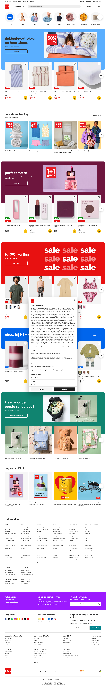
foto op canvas (89, 559)
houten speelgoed (74, 555)
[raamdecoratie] (65, 137)
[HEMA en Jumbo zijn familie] (65, 489)
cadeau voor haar (41, 557)
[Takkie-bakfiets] (89, 489)
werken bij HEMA (67, 640)
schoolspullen (8, 548)
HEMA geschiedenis (68, 647)
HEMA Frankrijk (94, 642)
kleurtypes (7, 581)
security (39, 671)
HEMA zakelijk (66, 649)
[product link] (16, 76)
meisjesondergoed (25, 531)
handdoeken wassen (26, 577)
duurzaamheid (66, 642)
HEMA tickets (37, 655)
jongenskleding (25, 536)
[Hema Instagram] (15, 619)
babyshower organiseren (11, 579)
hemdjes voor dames (42, 540)
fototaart (87, 531)
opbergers (71, 536)
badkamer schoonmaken (27, 574)
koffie (86, 536)
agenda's (7, 550)
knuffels (71, 562)
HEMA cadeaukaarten (40, 653)
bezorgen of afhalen (12, 602)
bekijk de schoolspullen (53, 413)
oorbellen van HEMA (10, 574)
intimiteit (55, 562)
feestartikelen (40, 548)
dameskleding (40, 527)
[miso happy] (40, 442)
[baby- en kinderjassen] (89, 137)
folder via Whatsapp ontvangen (42, 645)
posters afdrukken (89, 553)
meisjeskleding (24, 529)
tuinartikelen (72, 533)
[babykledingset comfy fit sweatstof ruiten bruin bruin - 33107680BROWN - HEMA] (84, 373)
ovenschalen (24, 559)
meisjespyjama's (25, 533)
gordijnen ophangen (26, 572)
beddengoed (8, 645)
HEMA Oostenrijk (95, 645)
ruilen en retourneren (12, 604)
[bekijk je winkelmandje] (99, 7)
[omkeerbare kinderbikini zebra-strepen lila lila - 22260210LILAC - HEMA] (84, 307)
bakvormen (24, 562)
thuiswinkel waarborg (92, 671)
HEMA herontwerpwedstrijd (41, 649)
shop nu (53, 49)
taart (86, 529)
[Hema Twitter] (9, 619)
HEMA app (37, 638)
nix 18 (77, 671)
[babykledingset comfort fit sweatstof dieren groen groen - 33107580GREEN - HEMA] (80, 373)
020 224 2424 (41, 599)
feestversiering (41, 550)
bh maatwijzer (24, 583)
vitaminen (55, 559)
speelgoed (40, 562)
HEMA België (94, 638)
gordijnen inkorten (25, 579)
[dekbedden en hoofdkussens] (16, 137)
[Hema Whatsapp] (12, 619)
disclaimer (31, 671)
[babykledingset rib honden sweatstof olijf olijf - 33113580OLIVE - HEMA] (88, 373)
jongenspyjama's (25, 540)
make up (55, 548)
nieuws (36, 662)
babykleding (8, 527)
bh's (38, 533)
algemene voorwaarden (61, 671)
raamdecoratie (8, 651)
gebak (86, 527)
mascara (55, 553)
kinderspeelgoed (73, 548)
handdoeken (8, 649)
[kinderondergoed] (40, 137)
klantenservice (67, 651)
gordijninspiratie (9, 572)
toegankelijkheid (47, 671)
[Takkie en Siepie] (16, 442)
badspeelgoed (73, 559)
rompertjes (7, 529)
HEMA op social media (40, 647)
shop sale (53, 263)
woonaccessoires (73, 538)
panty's (39, 536)
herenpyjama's (56, 531)
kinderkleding (24, 527)
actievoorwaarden (67, 653)
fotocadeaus (88, 555)
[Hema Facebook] (6, 619)
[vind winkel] (99, 604)
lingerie (39, 531)
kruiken (55, 555)
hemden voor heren (58, 540)
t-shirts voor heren (57, 533)
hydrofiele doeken (9, 540)
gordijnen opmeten (26, 570)
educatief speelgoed (74, 553)
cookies (72, 671)
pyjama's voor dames (42, 538)
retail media (66, 660)
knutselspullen (8, 559)
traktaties (87, 533)
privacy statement (21, 671)
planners (7, 555)
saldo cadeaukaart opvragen (70, 655)
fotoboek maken (89, 548)
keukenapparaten (25, 555)
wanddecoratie (89, 557)
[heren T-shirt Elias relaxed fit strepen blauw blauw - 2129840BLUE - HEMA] (10, 307)
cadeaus (39, 555)
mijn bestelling (10, 599)
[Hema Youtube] (28, 619)
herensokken (56, 529)
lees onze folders (38, 642)
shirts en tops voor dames (43, 529)
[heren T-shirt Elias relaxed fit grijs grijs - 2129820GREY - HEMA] (6, 307)
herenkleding (56, 527)
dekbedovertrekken (74, 527)
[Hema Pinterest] (22, 619)
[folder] (16, 489)
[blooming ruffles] (89, 442)
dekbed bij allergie (25, 581)
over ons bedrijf (67, 638)
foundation (56, 550)
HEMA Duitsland (95, 640)
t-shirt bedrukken (89, 562)
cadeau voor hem (41, 559)
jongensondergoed (26, 538)
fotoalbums (8, 562)
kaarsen (71, 540)
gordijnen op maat (73, 531)
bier (86, 540)
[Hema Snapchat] (18, 619)
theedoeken (24, 553)
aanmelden (95, 627)
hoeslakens (72, 529)
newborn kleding (9, 538)
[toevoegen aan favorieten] (25, 63)
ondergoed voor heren (59, 536)
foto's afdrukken (89, 550)
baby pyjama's (8, 536)
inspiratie (36, 660)
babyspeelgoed (73, 550)
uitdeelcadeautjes (41, 553)
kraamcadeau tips (9, 583)
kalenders (7, 553)
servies (23, 548)
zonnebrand (56, 557)
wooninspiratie (8, 570)
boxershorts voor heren (59, 538)
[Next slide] (101, 75)
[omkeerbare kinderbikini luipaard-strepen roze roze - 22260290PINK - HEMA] (80, 307)
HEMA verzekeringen (39, 658)
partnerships (66, 658)
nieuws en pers (67, 645)
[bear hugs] (65, 442)
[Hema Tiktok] (25, 619)
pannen (23, 557)
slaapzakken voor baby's (11, 533)
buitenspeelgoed (73, 557)
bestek (22, 550)
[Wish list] (95, 7)
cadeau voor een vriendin (11, 577)
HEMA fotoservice (39, 651)
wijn (86, 538)
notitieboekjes (8, 557)
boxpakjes (7, 531)
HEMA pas (37, 640)
